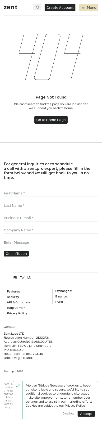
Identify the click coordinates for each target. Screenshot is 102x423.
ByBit (59, 302)
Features (13, 291)
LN (29, 277)
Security (13, 297)
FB (15, 277)
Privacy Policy (17, 313)
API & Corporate (18, 302)
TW (22, 277)
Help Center (16, 308)
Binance (61, 296)
